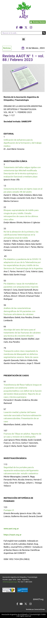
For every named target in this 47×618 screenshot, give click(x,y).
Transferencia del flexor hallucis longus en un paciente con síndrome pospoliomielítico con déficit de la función (23, 388)
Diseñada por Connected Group (35, 609)
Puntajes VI (9, 510)
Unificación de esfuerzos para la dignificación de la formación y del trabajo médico (23, 143)
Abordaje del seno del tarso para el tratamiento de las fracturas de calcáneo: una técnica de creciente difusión (22, 332)
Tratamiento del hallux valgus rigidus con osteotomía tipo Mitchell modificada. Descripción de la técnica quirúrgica (22, 170)
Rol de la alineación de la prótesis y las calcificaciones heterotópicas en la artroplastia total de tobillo (21, 234)
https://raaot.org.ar (12, 534)
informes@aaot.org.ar (10, 582)
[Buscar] (44, 33)
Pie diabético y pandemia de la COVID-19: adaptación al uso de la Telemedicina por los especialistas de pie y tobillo (22, 262)
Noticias (7, 48)
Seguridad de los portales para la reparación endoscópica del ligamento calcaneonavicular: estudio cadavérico (21, 470)
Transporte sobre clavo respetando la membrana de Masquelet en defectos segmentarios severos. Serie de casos (21, 354)
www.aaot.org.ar (11, 528)
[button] (24, 39)
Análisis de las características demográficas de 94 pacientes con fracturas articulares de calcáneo (19, 311)
